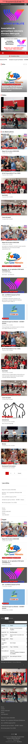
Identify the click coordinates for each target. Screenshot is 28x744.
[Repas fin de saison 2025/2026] (14, 233)
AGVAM (10, 90)
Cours (3, 214)
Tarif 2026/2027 (5, 515)
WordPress (19, 741)
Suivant (19, 473)
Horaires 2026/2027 (6, 511)
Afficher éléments (7, 618)
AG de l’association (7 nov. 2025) (11, 173)
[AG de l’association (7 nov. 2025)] (14, 339)
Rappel (4, 519)
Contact (4, 509)
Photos (11, 147)
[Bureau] (14, 434)
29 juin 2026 (4, 272)
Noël (10, 367)
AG (3, 169)
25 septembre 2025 (6, 421)
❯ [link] (25, 665)
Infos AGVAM (5, 84)
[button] (8, 625)
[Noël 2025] (14, 361)
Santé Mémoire (16, 266)
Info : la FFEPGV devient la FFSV (11, 295)
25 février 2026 (5, 325)
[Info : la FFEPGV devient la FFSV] (14, 285)
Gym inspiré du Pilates (8, 125)
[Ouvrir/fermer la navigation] (3, 53)
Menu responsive (25, 4)
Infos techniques (13, 84)
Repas (15, 147)
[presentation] (24, 64)
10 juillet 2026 (5, 152)
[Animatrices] (14, 410)
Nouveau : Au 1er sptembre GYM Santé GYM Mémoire (13, 720)
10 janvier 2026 (5, 174)
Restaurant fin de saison (9, 466)
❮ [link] (21, 665)
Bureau (4, 444)
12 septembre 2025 (6, 467)
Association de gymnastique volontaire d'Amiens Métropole (12, 31)
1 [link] (23, 665)
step (19, 214)
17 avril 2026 (4, 90)
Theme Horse (16, 740)
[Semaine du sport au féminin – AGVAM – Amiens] (14, 312)
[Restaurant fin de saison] (14, 456)
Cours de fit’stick (6, 109)
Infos (3, 64)
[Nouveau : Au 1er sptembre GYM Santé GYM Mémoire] (14, 260)
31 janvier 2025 (5, 110)
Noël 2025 (5, 195)
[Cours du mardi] (14, 388)
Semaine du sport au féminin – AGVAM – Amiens (13, 499)
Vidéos (4, 95)
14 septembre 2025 (6, 445)
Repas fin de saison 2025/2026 (10, 151)
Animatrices (5, 420)
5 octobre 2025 (5, 219)
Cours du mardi (6, 217)
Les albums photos (8, 132)
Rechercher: (11, 621)
